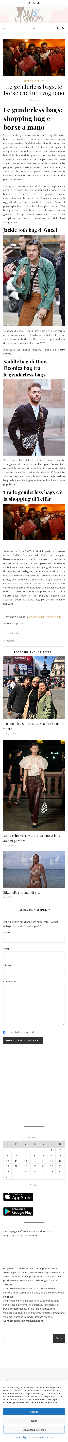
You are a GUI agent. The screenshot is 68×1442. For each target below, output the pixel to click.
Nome (6, 932)
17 (7, 1166)
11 (16, 1161)
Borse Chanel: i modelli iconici (45, 616)
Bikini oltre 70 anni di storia (23, 892)
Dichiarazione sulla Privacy (40, 1437)
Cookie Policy (20, 1437)
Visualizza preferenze (34, 1429)
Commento (9, 981)
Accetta (34, 1411)
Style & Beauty (34, 81)
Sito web (8, 965)
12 (25, 1161)
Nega (34, 1420)
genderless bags (13, 633)
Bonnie (10, 640)
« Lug (33, 1184)
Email (6, 948)
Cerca (59, 1338)
